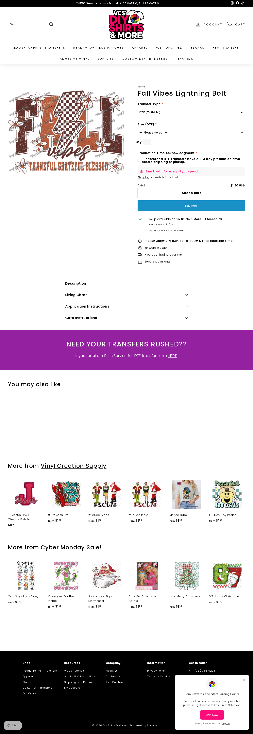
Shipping (143, 177)
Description (75, 283)
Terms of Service (158, 676)
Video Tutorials (74, 671)
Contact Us (113, 676)
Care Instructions (81, 317)
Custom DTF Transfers (145, 58)
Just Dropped (169, 47)
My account (72, 688)
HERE (172, 355)
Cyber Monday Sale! (71, 547)
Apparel (139, 47)
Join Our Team (116, 682)
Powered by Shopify (143, 725)
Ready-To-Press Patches (98, 47)
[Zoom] (66, 132)
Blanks (198, 47)
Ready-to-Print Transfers (38, 47)
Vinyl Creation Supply (73, 466)
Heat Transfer (226, 47)
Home (141, 86)
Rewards (185, 58)
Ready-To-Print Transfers (40, 671)
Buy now (191, 206)
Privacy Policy (156, 671)
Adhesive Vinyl (75, 58)
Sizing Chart (76, 295)
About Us (112, 671)
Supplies (105, 58)
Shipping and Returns (78, 682)
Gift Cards (30, 693)
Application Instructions (87, 306)
